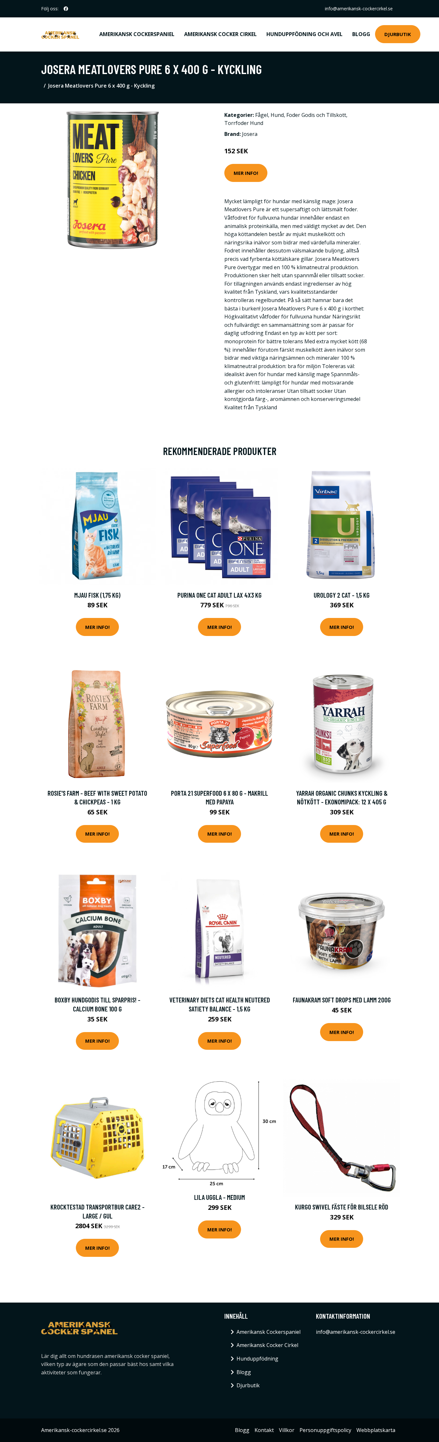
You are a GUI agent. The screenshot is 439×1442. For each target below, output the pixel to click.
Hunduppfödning (257, 1358)
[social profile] (66, 9)
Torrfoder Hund (243, 123)
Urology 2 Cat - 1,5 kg (342, 595)
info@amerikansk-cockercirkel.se (359, 8)
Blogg (361, 34)
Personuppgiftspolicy (325, 1430)
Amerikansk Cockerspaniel (137, 34)
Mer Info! (246, 173)
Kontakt (264, 1430)
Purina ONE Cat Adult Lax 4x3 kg (219, 595)
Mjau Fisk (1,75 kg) (97, 595)
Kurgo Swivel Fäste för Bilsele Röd (341, 1207)
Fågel (261, 115)
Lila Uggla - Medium (219, 1197)
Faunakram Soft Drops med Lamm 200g (342, 1000)
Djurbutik (397, 34)
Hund (277, 115)
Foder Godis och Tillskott (316, 115)
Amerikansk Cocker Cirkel (220, 34)
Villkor (286, 1430)
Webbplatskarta (375, 1430)
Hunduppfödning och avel (304, 34)
